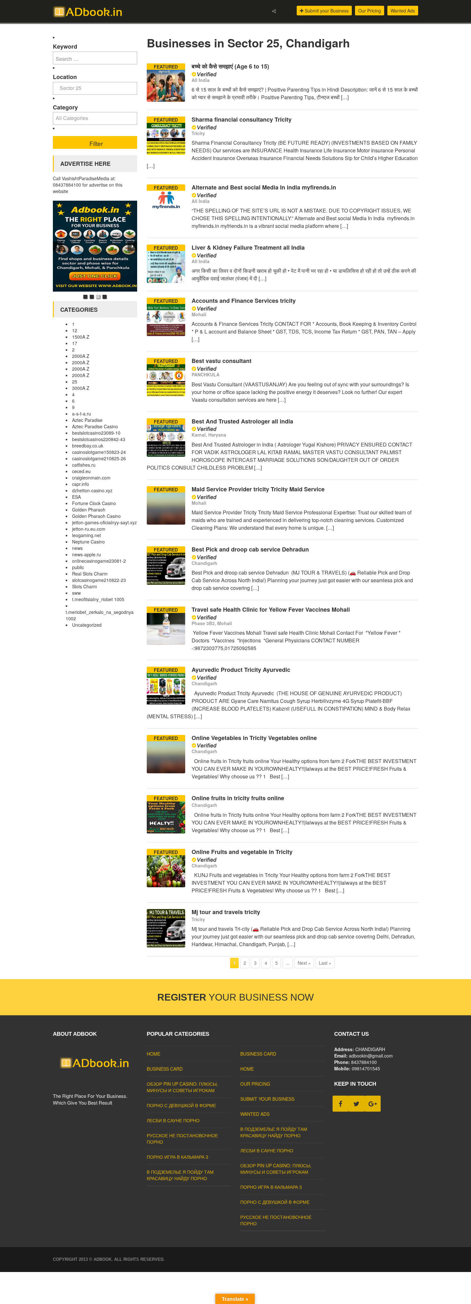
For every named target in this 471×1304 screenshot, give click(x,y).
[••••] (95, 246)
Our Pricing (369, 10)
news (77, 548)
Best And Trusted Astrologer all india (242, 421)
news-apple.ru (86, 554)
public (78, 567)
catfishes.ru (83, 465)
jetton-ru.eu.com (88, 529)
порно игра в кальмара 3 (177, 1157)
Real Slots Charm (90, 573)
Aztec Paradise (87, 420)
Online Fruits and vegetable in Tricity (242, 852)
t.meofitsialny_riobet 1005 (98, 599)
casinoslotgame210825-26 (99, 458)
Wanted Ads (403, 10)
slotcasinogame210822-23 (99, 580)
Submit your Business (326, 10)
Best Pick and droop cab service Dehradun (250, 549)
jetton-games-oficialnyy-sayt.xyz (104, 522)
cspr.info (80, 484)
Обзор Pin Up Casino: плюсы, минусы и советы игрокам (182, 1087)
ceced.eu (81, 471)
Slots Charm (84, 586)
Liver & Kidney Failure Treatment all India (248, 247)
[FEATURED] (166, 100)
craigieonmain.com (91, 477)
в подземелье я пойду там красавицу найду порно (180, 1175)
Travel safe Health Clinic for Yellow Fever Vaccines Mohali (271, 609)
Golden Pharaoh (88, 509)
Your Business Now (235, 997)
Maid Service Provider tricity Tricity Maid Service (258, 489)
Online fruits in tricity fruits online (238, 798)
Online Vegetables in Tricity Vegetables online (254, 738)
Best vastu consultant (222, 361)
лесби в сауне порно (173, 1120)
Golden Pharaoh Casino (96, 516)
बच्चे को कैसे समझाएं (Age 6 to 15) (230, 66)
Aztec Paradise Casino (95, 426)
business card (165, 1069)
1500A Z (80, 337)
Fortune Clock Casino (94, 503)
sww (76, 593)
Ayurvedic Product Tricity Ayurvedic (242, 669)
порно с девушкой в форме (181, 1105)
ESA (76, 497)
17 (74, 343)
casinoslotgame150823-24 (99, 452)
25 (74, 381)
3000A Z (80, 388)
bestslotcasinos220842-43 (98, 439)
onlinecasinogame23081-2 (99, 561)
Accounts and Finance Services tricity (244, 300)
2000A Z (80, 356)
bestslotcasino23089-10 (96, 433)
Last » (325, 963)
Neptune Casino (88, 541)
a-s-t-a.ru (81, 413)
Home (153, 1053)
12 (74, 330)
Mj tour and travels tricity (226, 912)
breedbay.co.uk (87, 445)
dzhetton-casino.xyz (92, 490)
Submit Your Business (267, 1099)
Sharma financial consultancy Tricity (242, 119)
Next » (304, 963)
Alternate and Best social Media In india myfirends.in (264, 187)
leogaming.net (86, 535)
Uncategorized (87, 625)
